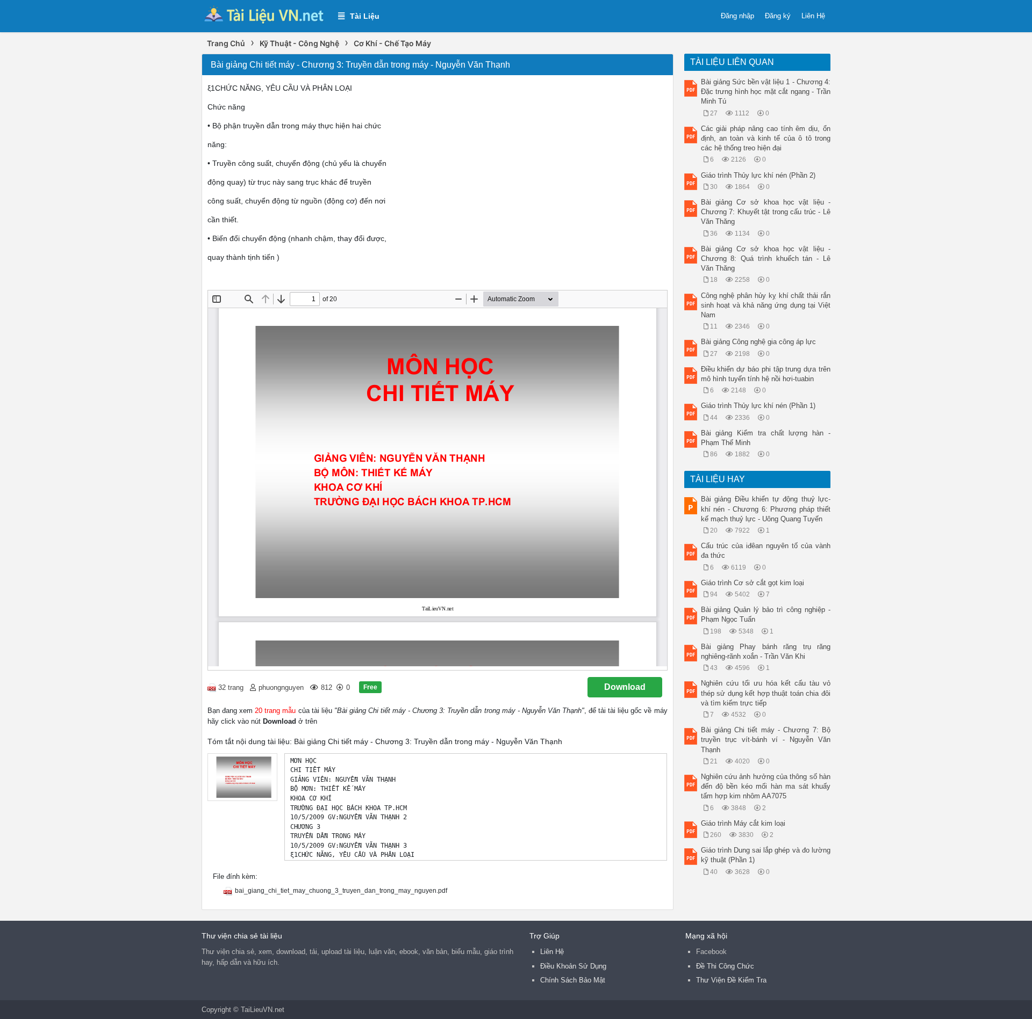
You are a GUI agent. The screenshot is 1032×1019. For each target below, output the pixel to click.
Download (625, 687)
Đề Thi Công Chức (725, 966)
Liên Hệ (813, 16)
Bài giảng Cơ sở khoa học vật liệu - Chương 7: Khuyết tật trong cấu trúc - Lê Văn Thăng (766, 211)
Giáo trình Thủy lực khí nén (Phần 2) (758, 175)
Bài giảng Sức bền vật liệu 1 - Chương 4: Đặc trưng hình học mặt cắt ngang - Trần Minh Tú (766, 91)
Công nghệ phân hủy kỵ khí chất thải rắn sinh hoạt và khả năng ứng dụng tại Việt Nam (766, 305)
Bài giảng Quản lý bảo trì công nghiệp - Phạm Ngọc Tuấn (766, 614)
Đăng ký (778, 16)
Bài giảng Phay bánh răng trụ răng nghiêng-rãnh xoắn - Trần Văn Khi (766, 651)
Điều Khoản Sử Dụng (573, 966)
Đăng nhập (737, 16)
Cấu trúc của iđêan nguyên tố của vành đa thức (766, 550)
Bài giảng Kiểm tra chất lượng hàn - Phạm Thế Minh (766, 438)
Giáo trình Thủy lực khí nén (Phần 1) (758, 406)
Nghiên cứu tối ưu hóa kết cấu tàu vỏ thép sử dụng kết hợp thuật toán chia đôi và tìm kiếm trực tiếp (766, 693)
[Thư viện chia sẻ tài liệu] (264, 15)
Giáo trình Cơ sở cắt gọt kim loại (752, 583)
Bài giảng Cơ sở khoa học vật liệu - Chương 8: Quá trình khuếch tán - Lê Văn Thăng (766, 258)
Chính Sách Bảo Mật (572, 980)
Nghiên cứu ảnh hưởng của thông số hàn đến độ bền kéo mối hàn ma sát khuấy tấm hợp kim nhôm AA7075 (766, 786)
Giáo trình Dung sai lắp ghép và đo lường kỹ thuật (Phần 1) (766, 855)
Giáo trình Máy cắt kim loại (743, 823)
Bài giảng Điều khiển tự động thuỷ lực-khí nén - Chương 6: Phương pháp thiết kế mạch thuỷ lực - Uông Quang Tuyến (766, 508)
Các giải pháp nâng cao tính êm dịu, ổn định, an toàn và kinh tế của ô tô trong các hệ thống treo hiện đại (766, 138)
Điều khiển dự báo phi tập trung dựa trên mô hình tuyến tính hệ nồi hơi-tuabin (766, 374)
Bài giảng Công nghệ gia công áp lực (758, 342)
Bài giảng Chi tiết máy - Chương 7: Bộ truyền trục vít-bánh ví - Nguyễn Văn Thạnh (766, 739)
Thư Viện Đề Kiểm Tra (731, 980)
